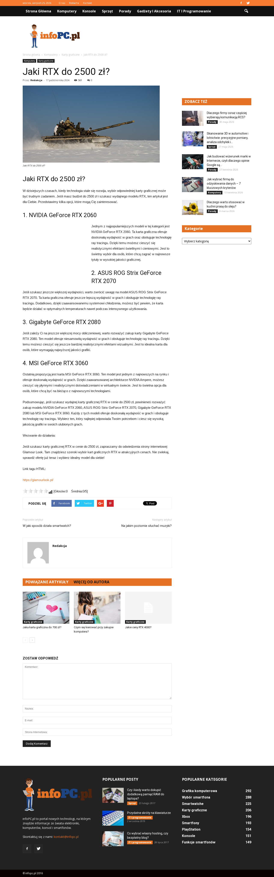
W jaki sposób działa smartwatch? (47, 526)
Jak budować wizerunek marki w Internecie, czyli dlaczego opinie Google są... (229, 161)
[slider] (35, 490)
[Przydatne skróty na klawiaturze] (113, 818)
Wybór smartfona (196, 797)
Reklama (74, 2)
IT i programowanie (194, 11)
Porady (125, 11)
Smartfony (190, 823)
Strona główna (38, 11)
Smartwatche (193, 804)
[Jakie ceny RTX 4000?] (148, 608)
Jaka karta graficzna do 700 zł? (42, 627)
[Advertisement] (173, 36)
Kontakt (87, 2)
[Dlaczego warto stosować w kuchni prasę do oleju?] (192, 207)
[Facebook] (241, 3)
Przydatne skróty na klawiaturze (149, 813)
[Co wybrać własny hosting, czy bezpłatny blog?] (113, 838)
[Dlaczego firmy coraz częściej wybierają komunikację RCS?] (192, 118)
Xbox (186, 817)
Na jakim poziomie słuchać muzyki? (146, 526)
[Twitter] (248, 3)
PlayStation (191, 829)
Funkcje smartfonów (198, 842)
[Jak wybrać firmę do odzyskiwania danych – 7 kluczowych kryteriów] (192, 184)
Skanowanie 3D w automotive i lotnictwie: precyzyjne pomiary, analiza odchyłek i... (227, 138)
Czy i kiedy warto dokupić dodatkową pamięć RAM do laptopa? (145, 794)
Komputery (66, 11)
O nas (62, 2)
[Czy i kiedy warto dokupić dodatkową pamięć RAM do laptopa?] (113, 795)
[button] (246, 11)
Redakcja (36, 80)
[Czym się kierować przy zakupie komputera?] (97, 608)
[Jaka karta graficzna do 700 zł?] (46, 608)
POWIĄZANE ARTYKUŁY (46, 581)
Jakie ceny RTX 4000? (138, 627)
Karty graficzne (46, 60)
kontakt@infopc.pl (66, 837)
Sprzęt (107, 11)
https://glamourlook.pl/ (38, 480)
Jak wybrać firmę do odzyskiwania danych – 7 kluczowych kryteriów (224, 184)
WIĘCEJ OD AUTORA (91, 581)
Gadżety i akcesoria (154, 11)
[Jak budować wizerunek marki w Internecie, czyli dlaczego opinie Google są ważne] (192, 161)
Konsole (89, 11)
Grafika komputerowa (199, 791)
